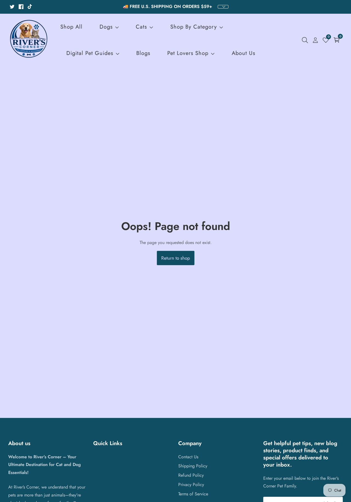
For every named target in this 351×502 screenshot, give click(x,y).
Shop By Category (194, 27)
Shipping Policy (192, 466)
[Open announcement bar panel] (223, 7)
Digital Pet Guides (89, 53)
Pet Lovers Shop (187, 53)
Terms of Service (193, 494)
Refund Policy (191, 475)
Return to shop (175, 258)
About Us (243, 53)
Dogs (106, 27)
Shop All (71, 27)
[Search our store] (306, 40)
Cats (141, 27)
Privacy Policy (191, 484)
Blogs (143, 53)
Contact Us (188, 457)
